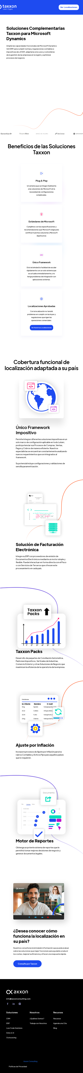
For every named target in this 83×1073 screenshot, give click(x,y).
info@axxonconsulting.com (18, 999)
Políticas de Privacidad (18, 1066)
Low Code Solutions (14, 1028)
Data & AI (10, 1033)
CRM (8, 1018)
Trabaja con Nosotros (38, 1023)
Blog (55, 1028)
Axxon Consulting (30, 1061)
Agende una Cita (60, 1023)
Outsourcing (11, 1037)
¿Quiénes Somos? (37, 1018)
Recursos (57, 1018)
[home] (13, 7)
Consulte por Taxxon (27, 963)
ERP (8, 1023)
